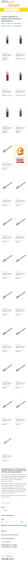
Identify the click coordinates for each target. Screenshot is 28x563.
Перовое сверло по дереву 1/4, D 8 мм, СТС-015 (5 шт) (21, 201)
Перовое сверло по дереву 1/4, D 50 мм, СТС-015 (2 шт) (7, 274)
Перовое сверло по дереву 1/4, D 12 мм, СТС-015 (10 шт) (21, 383)
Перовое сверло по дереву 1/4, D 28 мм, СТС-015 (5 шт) (21, 420)
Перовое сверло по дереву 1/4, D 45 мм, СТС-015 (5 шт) (21, 347)
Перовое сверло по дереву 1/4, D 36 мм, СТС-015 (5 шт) (7, 456)
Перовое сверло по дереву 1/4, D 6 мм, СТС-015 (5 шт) (7, 164)
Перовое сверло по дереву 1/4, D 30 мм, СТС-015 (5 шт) (7, 201)
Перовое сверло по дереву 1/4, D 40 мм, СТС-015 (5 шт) (21, 237)
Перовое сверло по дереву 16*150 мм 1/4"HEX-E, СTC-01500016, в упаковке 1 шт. (7, 91)
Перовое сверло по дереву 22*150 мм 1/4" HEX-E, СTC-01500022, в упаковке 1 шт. (21, 128)
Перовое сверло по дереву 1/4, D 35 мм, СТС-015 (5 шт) (21, 310)
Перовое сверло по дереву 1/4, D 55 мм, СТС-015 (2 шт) (7, 383)
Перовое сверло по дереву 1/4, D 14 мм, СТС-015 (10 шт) (21, 274)
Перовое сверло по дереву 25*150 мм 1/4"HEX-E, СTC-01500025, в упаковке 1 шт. (7, 128)
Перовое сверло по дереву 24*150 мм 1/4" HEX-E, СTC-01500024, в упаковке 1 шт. (7, 55)
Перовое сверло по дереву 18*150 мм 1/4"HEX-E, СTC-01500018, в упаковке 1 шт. (21, 91)
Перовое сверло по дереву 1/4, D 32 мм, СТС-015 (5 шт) (7, 420)
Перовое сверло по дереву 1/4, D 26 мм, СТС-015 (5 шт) (7, 347)
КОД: (3, 52)
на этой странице (5, 497)
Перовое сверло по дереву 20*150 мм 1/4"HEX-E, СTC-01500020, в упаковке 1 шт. (21, 55)
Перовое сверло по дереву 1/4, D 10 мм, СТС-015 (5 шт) (7, 237)
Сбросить (7, 541)
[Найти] (18, 9)
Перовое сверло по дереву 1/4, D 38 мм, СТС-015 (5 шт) (7, 310)
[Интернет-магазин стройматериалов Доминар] (14, 5)
